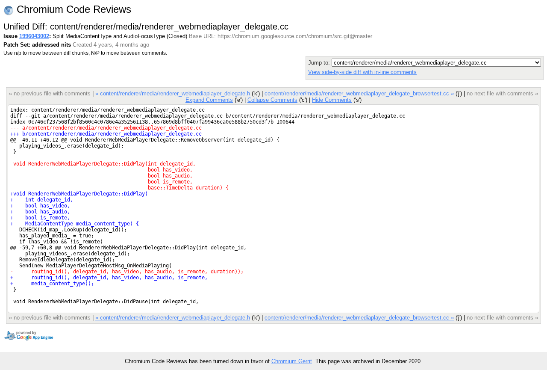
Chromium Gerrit (291, 361)
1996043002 (34, 36)
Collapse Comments (272, 100)
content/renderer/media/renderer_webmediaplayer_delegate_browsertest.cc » (359, 93)
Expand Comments (209, 100)
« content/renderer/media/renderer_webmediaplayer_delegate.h (172, 93)
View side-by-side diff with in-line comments (362, 72)
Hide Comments (332, 100)
